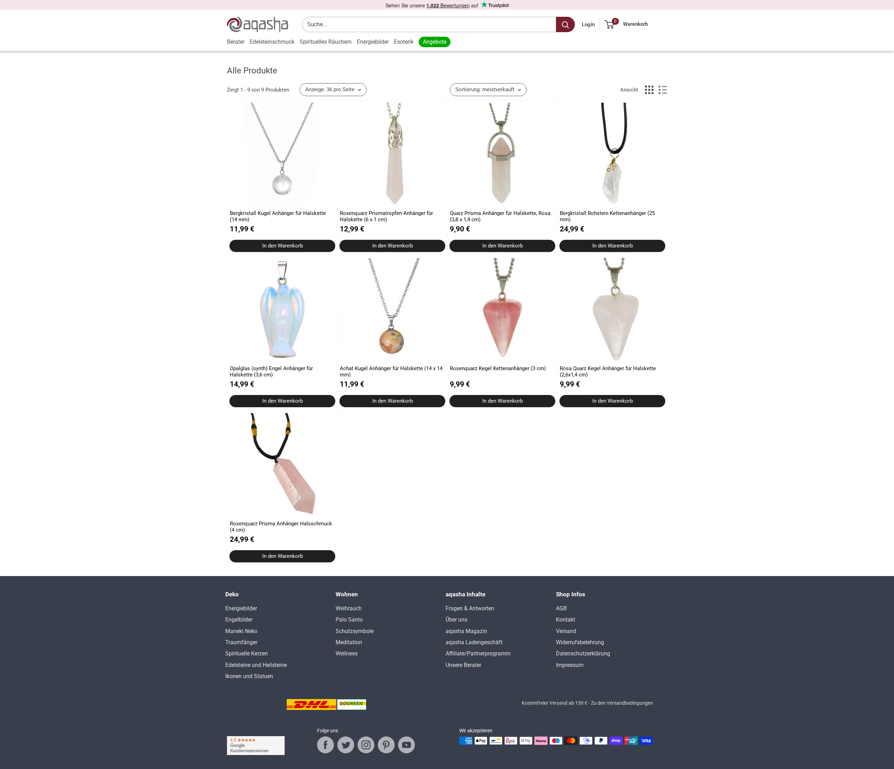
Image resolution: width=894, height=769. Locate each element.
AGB (561, 608)
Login (588, 24)
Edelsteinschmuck (272, 41)
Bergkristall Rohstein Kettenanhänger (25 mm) (607, 216)
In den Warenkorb (282, 246)
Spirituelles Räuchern (326, 41)
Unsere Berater (463, 665)
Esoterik (403, 41)
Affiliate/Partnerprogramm (478, 653)
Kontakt (565, 619)
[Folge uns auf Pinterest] (386, 744)
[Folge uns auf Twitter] (345, 744)
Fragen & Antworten (470, 608)
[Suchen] (565, 24)
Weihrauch (349, 608)
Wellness (347, 653)
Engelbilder (238, 619)
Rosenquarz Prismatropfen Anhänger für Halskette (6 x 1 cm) (386, 216)
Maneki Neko (241, 631)
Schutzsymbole (355, 631)
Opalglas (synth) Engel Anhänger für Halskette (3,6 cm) (271, 371)
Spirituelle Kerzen (246, 653)
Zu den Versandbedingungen (622, 703)
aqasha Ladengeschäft (474, 642)
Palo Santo (349, 619)
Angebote (434, 41)
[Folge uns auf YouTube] (406, 744)
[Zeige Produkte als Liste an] (663, 90)
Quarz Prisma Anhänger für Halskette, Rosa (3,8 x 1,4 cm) (500, 216)
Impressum (570, 665)
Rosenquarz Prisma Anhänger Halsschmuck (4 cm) (281, 526)
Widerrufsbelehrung (580, 642)
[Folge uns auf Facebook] (325, 744)
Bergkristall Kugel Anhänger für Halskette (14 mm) (278, 216)
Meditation (349, 642)
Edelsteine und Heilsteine (256, 665)
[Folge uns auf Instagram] (366, 744)
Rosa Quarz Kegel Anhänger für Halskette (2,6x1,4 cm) (608, 371)
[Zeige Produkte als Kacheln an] (649, 90)
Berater (235, 41)
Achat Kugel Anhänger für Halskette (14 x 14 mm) (391, 371)
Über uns (456, 619)
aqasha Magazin (466, 631)
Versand (566, 631)
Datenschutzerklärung (583, 653)
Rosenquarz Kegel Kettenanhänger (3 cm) (498, 368)
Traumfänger (241, 642)
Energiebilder (373, 41)
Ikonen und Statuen (249, 676)
